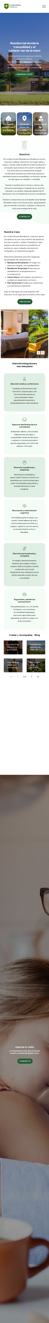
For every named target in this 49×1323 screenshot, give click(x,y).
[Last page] (38, 676)
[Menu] (44, 6)
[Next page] (31, 676)
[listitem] (24, 392)
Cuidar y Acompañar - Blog (24, 635)
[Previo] (38, 353)
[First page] (11, 676)
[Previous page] (17, 676)
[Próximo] (43, 353)
